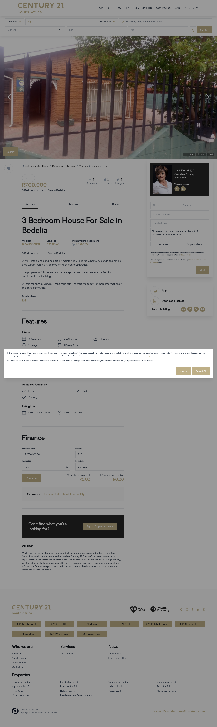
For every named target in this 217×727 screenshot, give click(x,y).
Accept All (201, 371)
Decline (183, 371)
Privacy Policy (150, 356)
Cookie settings (164, 371)
